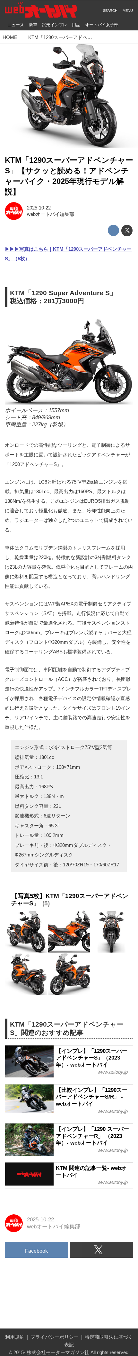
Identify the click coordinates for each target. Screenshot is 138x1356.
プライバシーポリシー (54, 1337)
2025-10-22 (39, 207)
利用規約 (14, 1337)
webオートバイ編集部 (50, 214)
